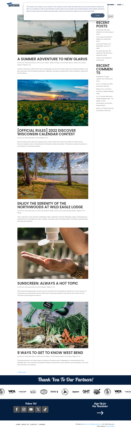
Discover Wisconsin (25, 62)
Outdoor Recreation (80, 62)
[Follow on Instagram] (24, 409)
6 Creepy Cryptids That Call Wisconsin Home (104, 79)
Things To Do (27, 65)
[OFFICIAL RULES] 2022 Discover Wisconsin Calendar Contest (46, 132)
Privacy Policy (110, 426)
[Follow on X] (38, 409)
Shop (119, 5)
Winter (19, 213)
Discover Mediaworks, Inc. (93, 424)
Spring (69, 210)
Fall (42, 210)
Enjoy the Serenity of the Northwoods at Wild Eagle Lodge (50, 205)
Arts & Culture (45, 62)
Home (18, 424)
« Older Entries (21, 372)
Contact (34, 424)
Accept (98, 15)
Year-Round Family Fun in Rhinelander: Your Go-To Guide (103, 46)
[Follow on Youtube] (31, 409)
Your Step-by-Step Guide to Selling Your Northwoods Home (104, 39)
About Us (25, 424)
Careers (42, 424)
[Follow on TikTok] (45, 409)
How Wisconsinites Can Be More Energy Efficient (104, 103)
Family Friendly (54, 62)
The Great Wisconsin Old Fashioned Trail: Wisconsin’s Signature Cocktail (104, 53)
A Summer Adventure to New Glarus (52, 59)
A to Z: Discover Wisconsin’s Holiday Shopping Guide (104, 91)
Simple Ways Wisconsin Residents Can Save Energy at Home (105, 32)
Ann (97, 84)
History (70, 62)
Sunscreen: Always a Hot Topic (47, 283)
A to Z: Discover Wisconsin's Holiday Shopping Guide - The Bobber (104, 99)
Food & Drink (64, 62)
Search (111, 16)
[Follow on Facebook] (16, 409)
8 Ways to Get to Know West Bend (50, 352)
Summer (19, 65)
